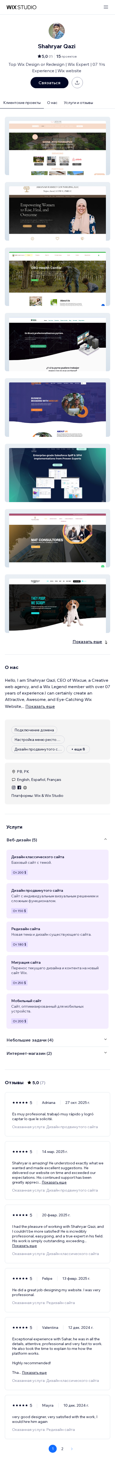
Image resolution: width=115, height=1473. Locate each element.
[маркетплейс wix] (21, 7)
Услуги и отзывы (78, 102)
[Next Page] (72, 1449)
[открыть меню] (106, 7)
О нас (52, 102)
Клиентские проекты (22, 102)
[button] (57, 146)
